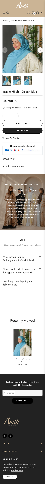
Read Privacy (17, 470)
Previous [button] (5, 50)
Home (5, 20)
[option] (22, 49)
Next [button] (40, 50)
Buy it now (22, 130)
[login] (27, 13)
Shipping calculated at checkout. (21, 107)
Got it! (9, 477)
